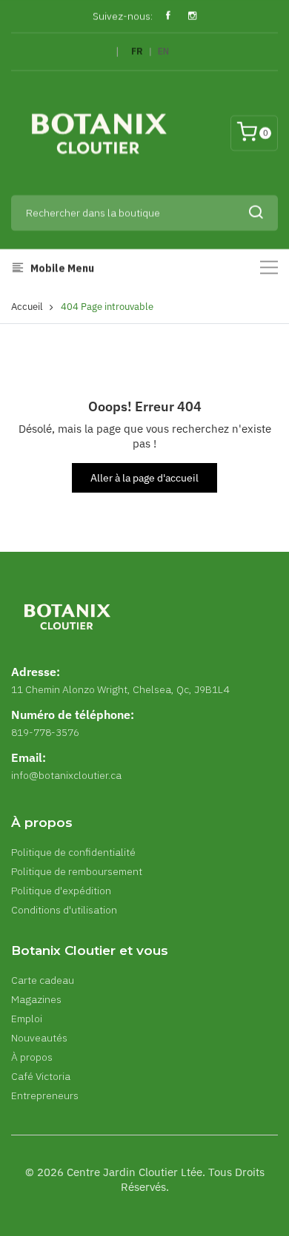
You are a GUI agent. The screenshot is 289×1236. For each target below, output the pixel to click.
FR (137, 51)
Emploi (26, 1018)
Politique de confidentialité (73, 852)
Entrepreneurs (45, 1095)
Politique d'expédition (61, 890)
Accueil (27, 306)
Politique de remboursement (76, 871)
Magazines (36, 999)
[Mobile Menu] (269, 267)
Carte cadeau (42, 980)
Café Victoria (40, 1076)
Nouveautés (39, 1037)
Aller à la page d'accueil (144, 477)
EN (163, 51)
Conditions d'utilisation (64, 909)
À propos (32, 1057)
